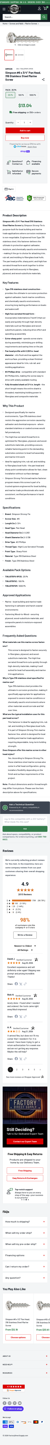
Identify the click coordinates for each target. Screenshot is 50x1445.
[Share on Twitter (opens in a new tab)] (20, 984)
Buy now (25, 137)
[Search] (44, 17)
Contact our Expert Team (25, 1141)
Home (5, 24)
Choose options (18, 1337)
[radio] (26, 900)
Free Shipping (25, 1170)
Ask (25, 829)
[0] (45, 9)
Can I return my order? (17, 1266)
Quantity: (9, 122)
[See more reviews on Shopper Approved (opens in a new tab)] (25, 984)
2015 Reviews (31, 894)
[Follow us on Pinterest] (15, 1403)
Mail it (11, 189)
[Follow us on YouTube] (20, 1403)
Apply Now (32, 147)
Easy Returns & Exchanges (25, 1178)
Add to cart (25, 130)
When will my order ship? (18, 1232)
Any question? (13, 1277)
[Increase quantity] (30, 122)
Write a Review (25, 935)
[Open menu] (4, 9)
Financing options (14, 1255)
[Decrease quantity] (18, 122)
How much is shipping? (17, 1221)
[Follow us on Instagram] (9, 1403)
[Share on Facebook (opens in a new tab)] (16, 984)
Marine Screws (31, 24)
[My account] (39, 9)
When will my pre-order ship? (20, 1244)
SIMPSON (8, 69)
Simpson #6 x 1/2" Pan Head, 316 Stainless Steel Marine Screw (17, 1322)
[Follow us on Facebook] (4, 1403)
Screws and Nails (16, 24)
